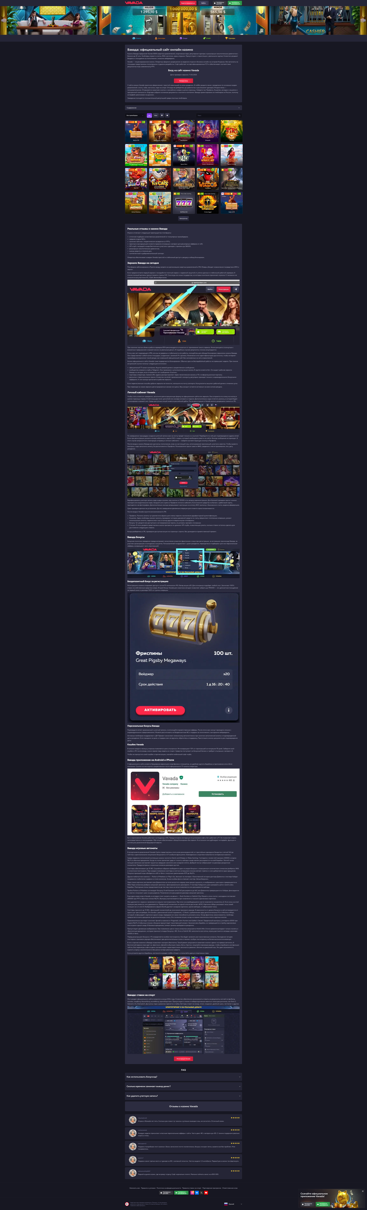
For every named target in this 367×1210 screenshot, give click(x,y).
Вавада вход (183, 81)
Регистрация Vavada (183, 1059)
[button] (2, 20)
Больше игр (183, 218)
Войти (203, 3)
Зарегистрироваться (188, 3)
